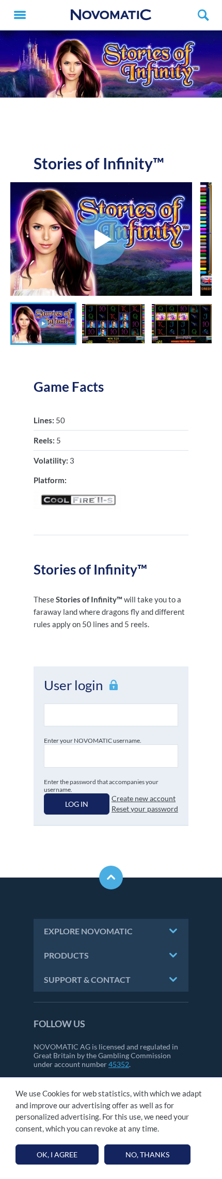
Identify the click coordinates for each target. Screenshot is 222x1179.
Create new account (144, 798)
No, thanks (147, 1154)
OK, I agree (57, 1154)
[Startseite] (111, 14)
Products (66, 955)
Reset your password (145, 808)
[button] (43, 323)
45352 (118, 1064)
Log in (76, 804)
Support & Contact (87, 979)
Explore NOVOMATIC (88, 931)
